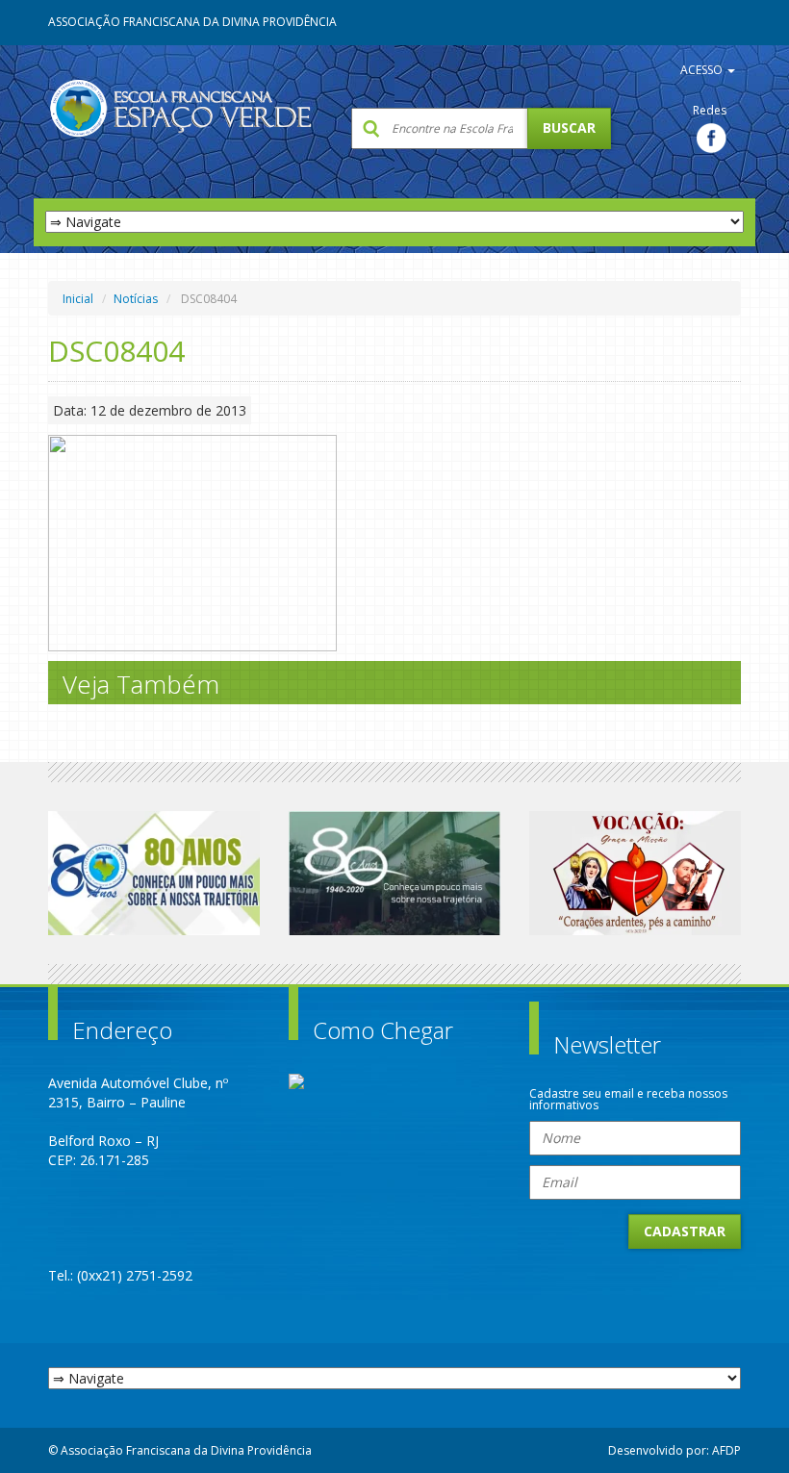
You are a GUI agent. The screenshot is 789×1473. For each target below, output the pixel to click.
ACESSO (702, 70)
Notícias (136, 299)
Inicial (78, 299)
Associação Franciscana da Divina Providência (192, 21)
